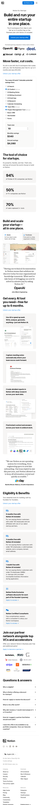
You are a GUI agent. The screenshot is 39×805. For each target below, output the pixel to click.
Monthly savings (13, 135)
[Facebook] (13, 746)
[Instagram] (4, 746)
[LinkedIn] (10, 746)
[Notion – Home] (2, 2)
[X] (7, 747)
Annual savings (12, 142)
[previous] (11, 254)
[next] (28, 254)
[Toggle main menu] (37, 3)
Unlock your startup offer (19, 37)
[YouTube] (16, 746)
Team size (10, 125)
